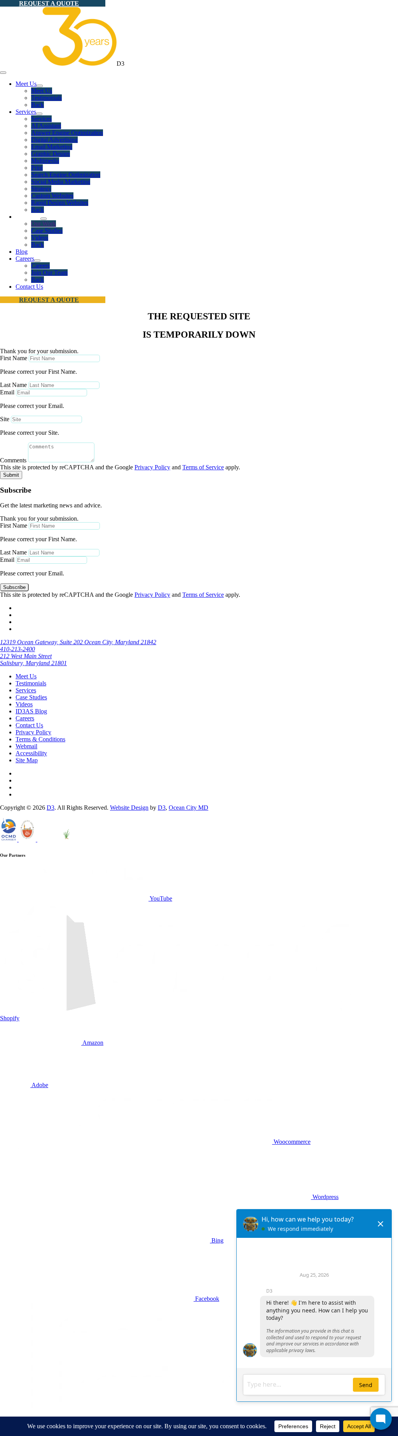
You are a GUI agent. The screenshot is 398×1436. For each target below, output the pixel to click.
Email (7, 392)
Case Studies (47, 230)
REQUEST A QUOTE (49, 3)
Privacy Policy (152, 467)
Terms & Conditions (40, 739)
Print (37, 167)
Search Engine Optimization (65, 174)
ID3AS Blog (31, 711)
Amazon (92, 1042)
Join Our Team (49, 272)
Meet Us (26, 83)
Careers (25, 258)
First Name (13, 358)
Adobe (39, 1085)
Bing (216, 1240)
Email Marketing (51, 146)
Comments (13, 460)
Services (26, 111)
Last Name (13, 385)
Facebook (206, 1298)
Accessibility (31, 753)
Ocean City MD (188, 807)
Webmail (26, 746)
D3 (50, 807)
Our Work (43, 223)
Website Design (129, 807)
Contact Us (29, 286)
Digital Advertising (54, 139)
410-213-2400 (17, 649)
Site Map (27, 760)
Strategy (41, 188)
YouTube (160, 898)
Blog (22, 251)
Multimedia (45, 160)
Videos (39, 237)
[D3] (58, 63)
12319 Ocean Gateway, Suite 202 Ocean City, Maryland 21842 (78, 642)
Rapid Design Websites (59, 202)
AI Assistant (46, 125)
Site (4, 419)
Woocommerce (291, 1141)
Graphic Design (50, 153)
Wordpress (325, 1197)
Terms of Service (203, 467)
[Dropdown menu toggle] (40, 86)
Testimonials (46, 97)
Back (37, 104)
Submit (11, 475)
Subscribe (14, 587)
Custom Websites (52, 195)
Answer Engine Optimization (67, 132)
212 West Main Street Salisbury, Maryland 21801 (33, 659)
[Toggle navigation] (3, 72)
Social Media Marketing (60, 181)
